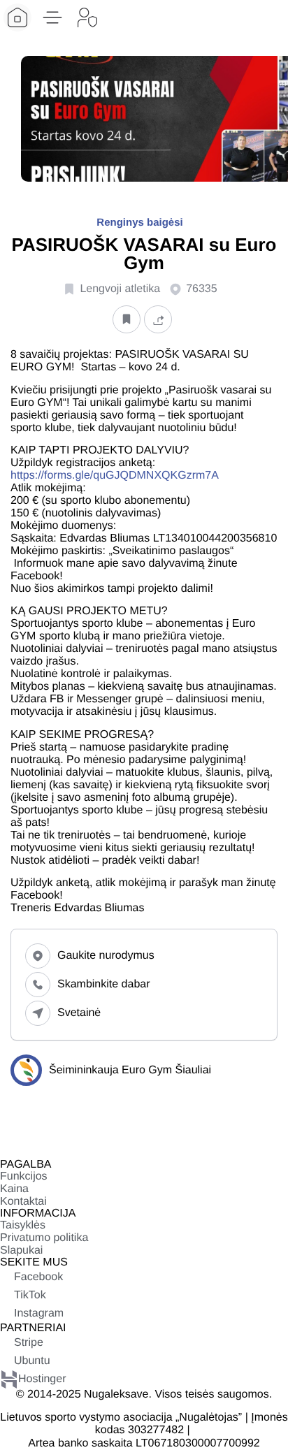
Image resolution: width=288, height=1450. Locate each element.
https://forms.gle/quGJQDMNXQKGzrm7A (114, 475)
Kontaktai (23, 1202)
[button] (52, 17)
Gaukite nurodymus (105, 956)
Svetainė (79, 1013)
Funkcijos (24, 1176)
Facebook (38, 1277)
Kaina (14, 1189)
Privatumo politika (44, 1238)
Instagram (39, 1313)
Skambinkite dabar (103, 984)
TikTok (30, 1295)
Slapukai (21, 1250)
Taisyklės (22, 1225)
